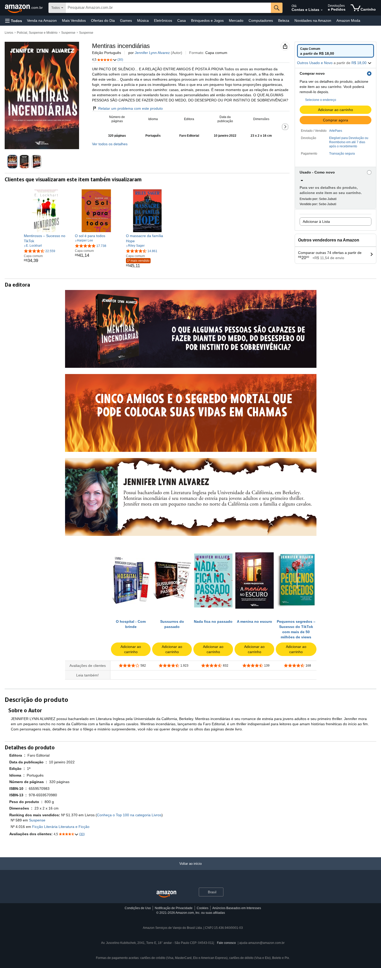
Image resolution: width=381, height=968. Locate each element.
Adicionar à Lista (316, 221)
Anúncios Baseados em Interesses (236, 908)
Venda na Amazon (42, 20)
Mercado (236, 20)
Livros (9, 32)
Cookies (202, 908)
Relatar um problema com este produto (130, 108)
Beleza (283, 20)
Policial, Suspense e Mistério (37, 32)
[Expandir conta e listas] (322, 10)
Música (143, 20)
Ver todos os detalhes (110, 144)
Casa (181, 20)
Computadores (261, 20)
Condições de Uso (138, 908)
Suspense (68, 32)
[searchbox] (168, 8)
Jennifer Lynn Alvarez (152, 53)
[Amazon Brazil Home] (166, 894)
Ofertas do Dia (103, 20)
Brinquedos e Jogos (207, 20)
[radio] (335, 50)
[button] (13, 21)
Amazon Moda (348, 20)
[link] (45, 238)
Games (126, 20)
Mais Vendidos (74, 20)
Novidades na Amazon (312, 20)
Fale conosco (226, 943)
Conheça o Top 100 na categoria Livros (129, 815)
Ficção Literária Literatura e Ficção (60, 827)
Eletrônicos (163, 20)
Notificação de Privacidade (174, 908)
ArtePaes (335, 131)
